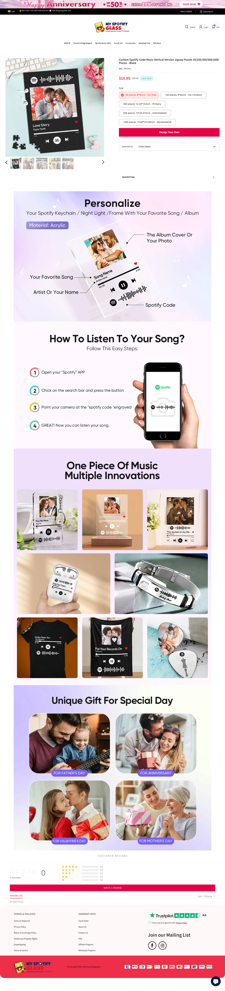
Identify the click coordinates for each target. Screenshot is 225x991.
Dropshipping (20, 944)
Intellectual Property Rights (25, 938)
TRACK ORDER (186, 11)
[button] (189, 26)
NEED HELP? (208, 11)
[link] (82, 43)
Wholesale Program (87, 950)
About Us (82, 926)
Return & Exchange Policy (25, 932)
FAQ (80, 938)
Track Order (83, 920)
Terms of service (21, 950)
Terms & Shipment (22, 920)
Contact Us (83, 932)
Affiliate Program (85, 944)
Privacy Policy (20, 926)
